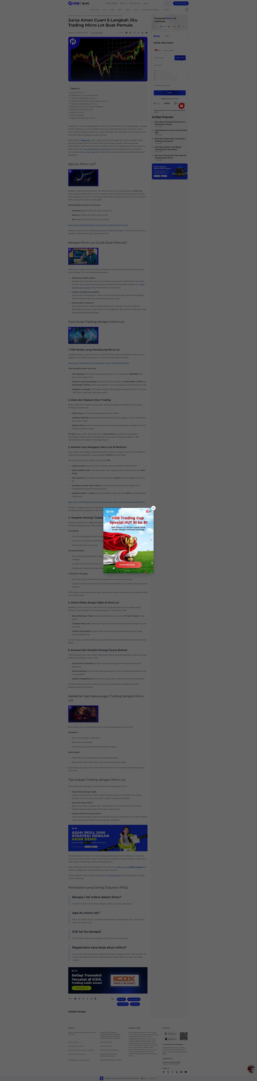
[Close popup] (153, 508)
